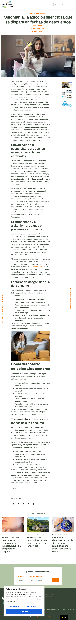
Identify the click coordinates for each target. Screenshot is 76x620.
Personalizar (14, 606)
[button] (69, 5)
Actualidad (34, 13)
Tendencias (41, 535)
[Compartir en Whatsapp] (28, 504)
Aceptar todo (24, 611)
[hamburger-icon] (55, 4)
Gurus (34, 535)
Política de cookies (53, 609)
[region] (24, 601)
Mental (43, 13)
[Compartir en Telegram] (33, 504)
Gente (29, 535)
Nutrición (5, 535)
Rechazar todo (32, 606)
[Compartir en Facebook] (13, 504)
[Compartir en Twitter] (18, 504)
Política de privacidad (67, 609)
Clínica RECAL (37, 267)
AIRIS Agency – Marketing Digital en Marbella (46, 616)
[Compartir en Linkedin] (23, 504)
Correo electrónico (37, 577)
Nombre (20, 577)
